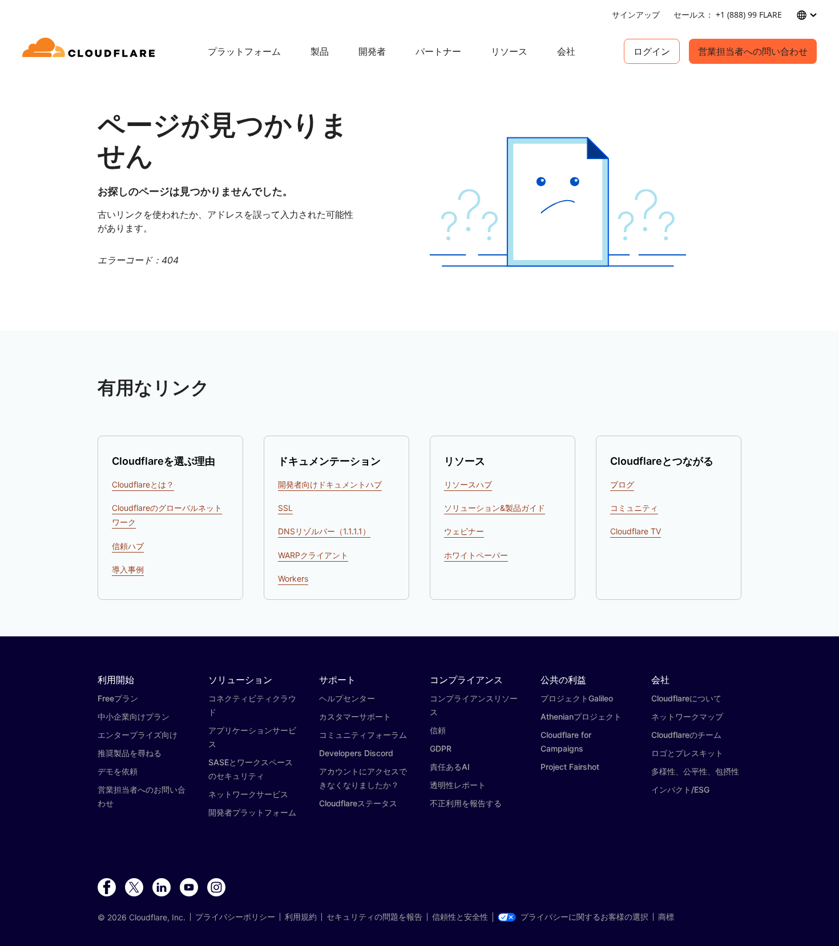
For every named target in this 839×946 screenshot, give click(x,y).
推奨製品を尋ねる (130, 753)
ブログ (622, 484)
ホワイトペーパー (476, 555)
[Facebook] (107, 888)
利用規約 (301, 917)
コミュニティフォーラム (363, 735)
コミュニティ (634, 508)
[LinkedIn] (161, 888)
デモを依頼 (118, 771)
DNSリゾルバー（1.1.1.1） (324, 531)
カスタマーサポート (355, 716)
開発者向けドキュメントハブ (330, 484)
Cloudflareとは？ (143, 484)
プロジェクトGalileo (576, 698)
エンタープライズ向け (138, 735)
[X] (134, 888)
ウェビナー (464, 531)
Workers (293, 578)
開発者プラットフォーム (252, 812)
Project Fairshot (569, 767)
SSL (285, 508)
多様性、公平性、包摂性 (695, 771)
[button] (558, 202)
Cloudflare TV (635, 531)
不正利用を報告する (466, 803)
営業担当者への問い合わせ (753, 51)
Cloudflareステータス (358, 803)
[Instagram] (216, 888)
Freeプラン (118, 698)
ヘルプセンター (347, 698)
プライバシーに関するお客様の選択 (584, 916)
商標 (666, 917)
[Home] (90, 51)
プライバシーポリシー (235, 917)
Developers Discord (356, 753)
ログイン (652, 51)
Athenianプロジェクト (581, 716)
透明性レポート (458, 785)
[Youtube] (189, 888)
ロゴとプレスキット (687, 753)
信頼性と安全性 (460, 917)
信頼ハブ (128, 546)
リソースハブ (468, 484)
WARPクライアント (313, 555)
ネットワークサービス (248, 794)
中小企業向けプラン (134, 716)
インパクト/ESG (680, 789)
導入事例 (128, 569)
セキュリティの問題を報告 (374, 917)
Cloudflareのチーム (686, 735)
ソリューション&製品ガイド (494, 508)
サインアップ (636, 14)
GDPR (440, 748)
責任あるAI (450, 767)
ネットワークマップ (687, 716)
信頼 (438, 730)
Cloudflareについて (686, 698)
